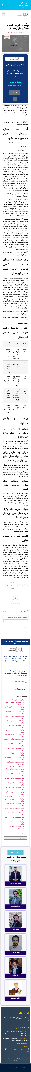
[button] (2, 5)
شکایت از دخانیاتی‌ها (18, 700)
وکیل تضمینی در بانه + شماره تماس (14, 796)
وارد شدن (5, 611)
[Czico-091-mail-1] (15, 99)
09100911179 (19, 682)
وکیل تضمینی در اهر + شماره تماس (14, 766)
